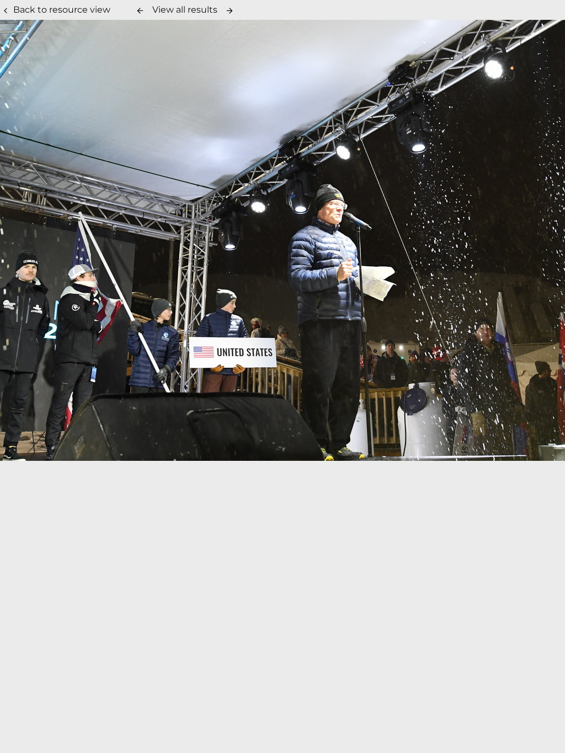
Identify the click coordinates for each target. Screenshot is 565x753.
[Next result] (229, 10)
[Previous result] (140, 10)
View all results (184, 9)
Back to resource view (62, 9)
